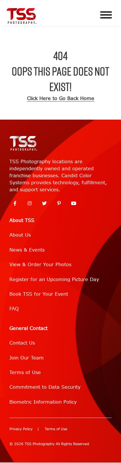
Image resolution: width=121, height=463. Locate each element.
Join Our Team (26, 358)
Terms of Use (25, 372)
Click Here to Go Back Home (60, 98)
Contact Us (22, 343)
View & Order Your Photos (40, 264)
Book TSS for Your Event (38, 294)
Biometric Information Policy (43, 402)
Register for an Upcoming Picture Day (54, 279)
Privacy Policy (21, 429)
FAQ (14, 309)
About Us (20, 235)
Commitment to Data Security (44, 387)
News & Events (27, 250)
